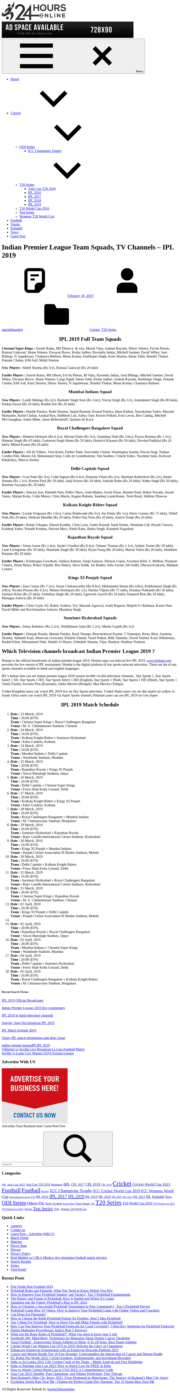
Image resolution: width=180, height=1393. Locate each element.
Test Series (26, 212)
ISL (148, 1197)
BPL (66, 1184)
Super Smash (83, 1203)
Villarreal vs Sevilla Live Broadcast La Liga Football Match (43, 1049)
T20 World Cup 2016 (34, 208)
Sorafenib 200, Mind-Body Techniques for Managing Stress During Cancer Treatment (70, 1338)
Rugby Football (53, 1203)
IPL (34, 1045)
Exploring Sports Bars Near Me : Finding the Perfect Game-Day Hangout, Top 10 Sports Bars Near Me (82, 1382)
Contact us (18, 1230)
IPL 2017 (34, 196)
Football (16, 220)
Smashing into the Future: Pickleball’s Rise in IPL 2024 (49, 1302)
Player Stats (19, 1246)
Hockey (45, 1191)
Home (15, 79)
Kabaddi (16, 228)
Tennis (15, 224)
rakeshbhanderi (12, 330)
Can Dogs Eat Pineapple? (28, 1314)
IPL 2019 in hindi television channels (27, 1015)
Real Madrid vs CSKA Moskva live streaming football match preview (59, 1257)
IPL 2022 (127, 1197)
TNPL (57, 1209)
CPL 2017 (78, 1184)
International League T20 (22, 1197)
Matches (16, 1242)
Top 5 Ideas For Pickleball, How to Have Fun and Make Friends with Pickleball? (67, 1322)
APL (4, 1185)
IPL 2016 (34, 192)
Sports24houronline (60, 1389)
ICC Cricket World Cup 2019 (116, 1191)
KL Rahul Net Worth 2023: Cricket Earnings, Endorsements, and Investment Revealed (71, 1358)
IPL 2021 (117, 1197)
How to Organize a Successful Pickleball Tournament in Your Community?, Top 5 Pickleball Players (80, 1306)
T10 (92, 1203)
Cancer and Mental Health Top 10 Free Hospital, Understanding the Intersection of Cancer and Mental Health (86, 1354)
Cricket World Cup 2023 (151, 1184)
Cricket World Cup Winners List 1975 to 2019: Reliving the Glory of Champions (67, 1346)
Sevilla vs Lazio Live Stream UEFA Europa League (38, 1053)
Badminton (57, 1184)
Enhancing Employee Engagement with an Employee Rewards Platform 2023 (65, 1350)
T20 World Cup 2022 (12, 1209)
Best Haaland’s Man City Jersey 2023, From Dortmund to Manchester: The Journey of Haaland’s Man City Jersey (90, 1378)
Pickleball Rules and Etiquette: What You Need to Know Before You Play (62, 1290)
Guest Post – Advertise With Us (32, 1234)
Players (16, 1250)
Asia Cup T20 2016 (42, 189)
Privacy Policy (21, 1254)
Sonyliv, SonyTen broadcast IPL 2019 (28, 1023)
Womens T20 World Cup (36, 216)
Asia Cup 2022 (16, 1184)
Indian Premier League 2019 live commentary (33, 1008)
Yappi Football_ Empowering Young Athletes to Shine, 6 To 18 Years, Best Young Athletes (74, 1342)
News (15, 232)
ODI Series (27, 147)
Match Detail (20, 1238)
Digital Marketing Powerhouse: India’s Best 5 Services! (49, 1330)
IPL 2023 (139, 1197)
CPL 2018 (93, 1184)
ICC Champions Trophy (45, 151)
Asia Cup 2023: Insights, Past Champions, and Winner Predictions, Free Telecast (66, 1374)
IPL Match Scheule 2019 (19, 1030)
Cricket (16, 113)
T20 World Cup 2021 (164, 1203)
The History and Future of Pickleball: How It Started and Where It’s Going (62, 1298)
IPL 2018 (34, 200)
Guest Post (18, 236)
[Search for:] (22, 1164)
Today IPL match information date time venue (33, 1038)
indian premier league (17, 1045)
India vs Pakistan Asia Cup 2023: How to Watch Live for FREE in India (61, 1366)
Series (15, 1265)
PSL (41, 1203)
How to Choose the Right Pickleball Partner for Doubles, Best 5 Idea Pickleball (66, 1318)
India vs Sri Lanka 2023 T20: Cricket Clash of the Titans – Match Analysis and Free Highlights (76, 1362)
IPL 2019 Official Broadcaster (22, 1000)
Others (32, 1203)
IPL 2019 (34, 204)
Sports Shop (69, 1203)
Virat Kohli (18, 1269)
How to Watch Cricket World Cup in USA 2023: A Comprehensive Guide (62, 1370)
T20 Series (26, 185)
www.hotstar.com (159, 660)
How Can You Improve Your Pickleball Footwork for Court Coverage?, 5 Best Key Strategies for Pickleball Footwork (92, 1326)
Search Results (21, 1261)
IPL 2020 (105, 1197)
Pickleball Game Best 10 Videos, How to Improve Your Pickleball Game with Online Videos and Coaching (85, 1310)
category (16, 1226)
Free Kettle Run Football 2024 (32, 1287)
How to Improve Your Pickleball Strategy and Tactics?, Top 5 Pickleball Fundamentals (70, 1294)
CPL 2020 (106, 1185)
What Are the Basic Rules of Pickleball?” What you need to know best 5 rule (64, 1334)
